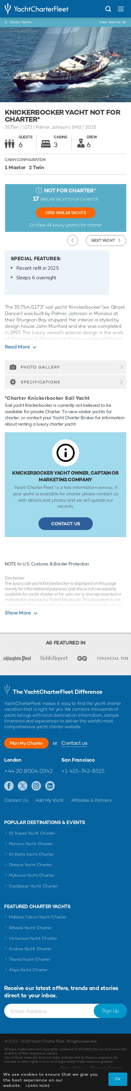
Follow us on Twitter (23, 786)
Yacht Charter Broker (73, 417)
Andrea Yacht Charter (30, 948)
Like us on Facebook (9, 786)
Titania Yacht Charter (29, 959)
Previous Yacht (72, 240)
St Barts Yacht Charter (31, 854)
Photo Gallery (40, 367)
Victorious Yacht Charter (33, 938)
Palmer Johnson (69, 313)
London (13, 760)
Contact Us (65, 524)
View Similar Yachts (65, 212)
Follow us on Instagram (36, 786)
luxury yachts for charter (77, 225)
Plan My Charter (26, 743)
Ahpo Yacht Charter (28, 970)
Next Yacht (103, 240)
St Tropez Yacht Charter (32, 833)
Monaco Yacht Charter (31, 843)
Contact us (74, 743)
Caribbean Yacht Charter (33, 886)
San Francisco (78, 760)
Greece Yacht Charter (30, 864)
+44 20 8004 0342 (28, 770)
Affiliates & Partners (91, 800)
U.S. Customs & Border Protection (56, 564)
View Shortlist (113, 22)
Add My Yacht (49, 800)
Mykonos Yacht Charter (31, 875)
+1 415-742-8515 (83, 770)
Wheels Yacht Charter (30, 927)
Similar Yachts (20, 22)
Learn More (38, 1086)
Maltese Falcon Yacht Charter (37, 917)
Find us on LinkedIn (50, 786)
